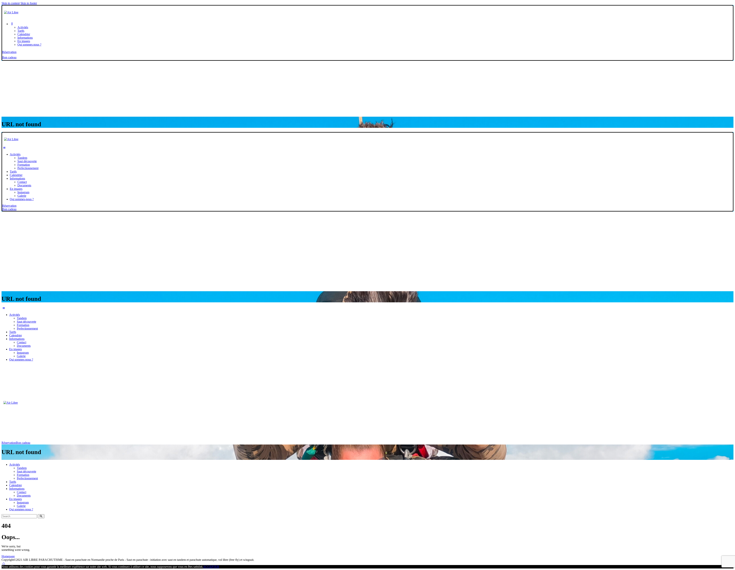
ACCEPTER (211, 566)
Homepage (8, 556)
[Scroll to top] (4, 563)
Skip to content (11, 3)
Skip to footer (28, 3)
